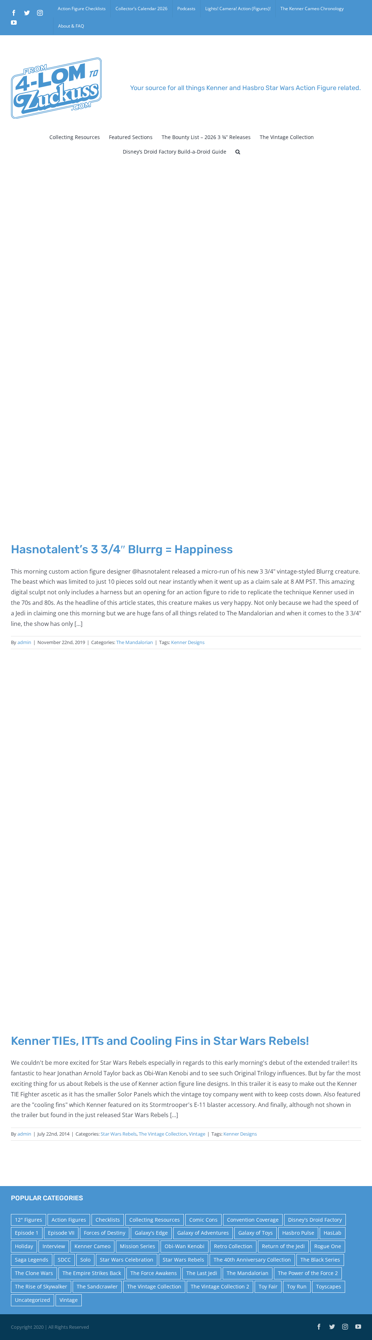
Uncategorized (32, 1299)
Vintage (197, 1134)
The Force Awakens (153, 1273)
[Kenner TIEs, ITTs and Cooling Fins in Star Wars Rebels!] (186, 848)
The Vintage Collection (163, 1134)
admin (24, 642)
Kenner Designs (188, 642)
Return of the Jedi (283, 1246)
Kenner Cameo (92, 1246)
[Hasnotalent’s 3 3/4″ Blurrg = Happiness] (186, 356)
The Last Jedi (201, 1273)
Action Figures (69, 1219)
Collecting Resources (154, 1219)
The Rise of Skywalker (41, 1286)
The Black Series (320, 1259)
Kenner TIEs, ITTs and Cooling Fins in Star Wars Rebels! (160, 1041)
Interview (54, 1246)
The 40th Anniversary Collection (252, 1259)
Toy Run (297, 1286)
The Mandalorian (134, 642)
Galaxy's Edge (151, 1232)
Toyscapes (328, 1286)
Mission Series (137, 1246)
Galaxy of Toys (255, 1232)
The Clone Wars (34, 1273)
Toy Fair (268, 1286)
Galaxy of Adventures (203, 1232)
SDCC (64, 1259)
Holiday (24, 1246)
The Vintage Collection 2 (220, 1286)
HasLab (332, 1232)
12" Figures (28, 1219)
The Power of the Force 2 (308, 1273)
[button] (237, 151)
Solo (85, 1259)
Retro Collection (233, 1246)
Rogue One (327, 1246)
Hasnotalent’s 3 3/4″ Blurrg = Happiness (122, 549)
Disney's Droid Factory (315, 1219)
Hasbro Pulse (298, 1232)
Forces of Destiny (104, 1232)
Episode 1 (27, 1232)
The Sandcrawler (97, 1286)
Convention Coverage (253, 1219)
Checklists (108, 1219)
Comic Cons (203, 1219)
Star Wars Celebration (126, 1259)
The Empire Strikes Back (91, 1273)
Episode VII (61, 1232)
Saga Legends (31, 1259)
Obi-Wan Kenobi (185, 1246)
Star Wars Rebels (119, 1134)
